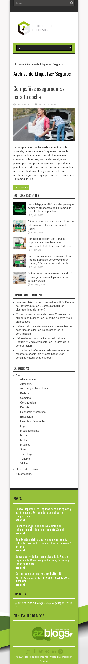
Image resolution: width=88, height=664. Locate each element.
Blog (18, 375)
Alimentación (28, 379)
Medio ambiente (29, 430)
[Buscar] (72, 3)
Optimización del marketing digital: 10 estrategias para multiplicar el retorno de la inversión (50, 277)
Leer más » (21, 187)
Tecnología (26, 454)
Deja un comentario (47, 104)
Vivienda (25, 463)
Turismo (25, 458)
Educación (26, 416)
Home (20, 64)
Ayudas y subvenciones (34, 388)
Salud (23, 449)
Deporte (24, 407)
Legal (23, 426)
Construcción (28, 402)
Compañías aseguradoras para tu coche (39, 92)
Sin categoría (24, 473)
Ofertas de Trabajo (27, 469)
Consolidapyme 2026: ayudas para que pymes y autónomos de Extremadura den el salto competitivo (51, 208)
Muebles (25, 444)
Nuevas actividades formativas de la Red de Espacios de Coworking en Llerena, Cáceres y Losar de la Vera (49, 260)
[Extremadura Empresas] (44, 32)
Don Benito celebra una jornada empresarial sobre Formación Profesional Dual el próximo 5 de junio (50, 242)
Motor (23, 440)
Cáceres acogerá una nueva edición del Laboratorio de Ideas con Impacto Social (51, 225)
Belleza (24, 393)
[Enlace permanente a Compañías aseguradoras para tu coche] (44, 139)
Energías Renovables (33, 421)
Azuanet (44, 661)
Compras (25, 397)
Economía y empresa (33, 411)
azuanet (20, 520)
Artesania (26, 383)
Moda (23, 435)
